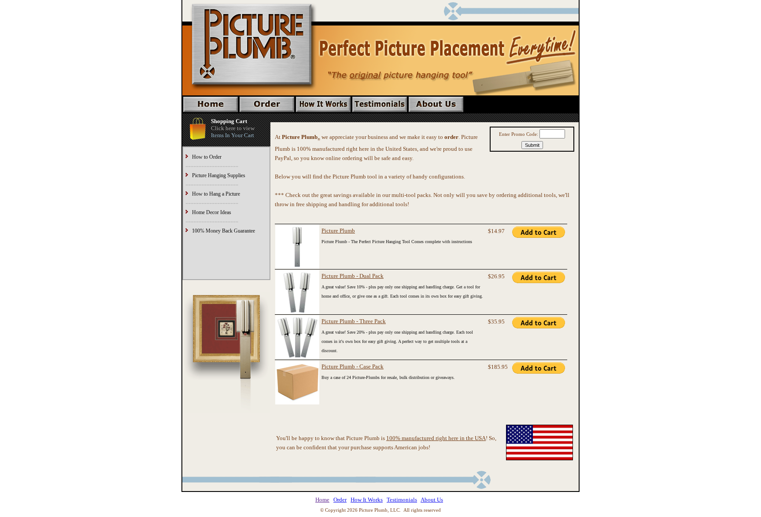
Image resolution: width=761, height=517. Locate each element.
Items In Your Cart (232, 135)
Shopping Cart (229, 121)
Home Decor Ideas (211, 212)
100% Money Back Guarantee (223, 231)
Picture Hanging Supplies (218, 175)
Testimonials (402, 499)
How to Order (207, 157)
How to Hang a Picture (216, 194)
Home (322, 499)
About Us (432, 499)
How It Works (367, 499)
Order (340, 499)
